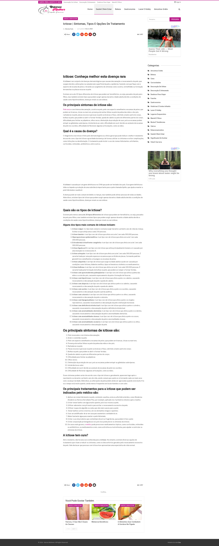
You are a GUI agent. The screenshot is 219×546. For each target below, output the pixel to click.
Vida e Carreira (156, 142)
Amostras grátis (161, 9)
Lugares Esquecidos (158, 114)
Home (90, 9)
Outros (153, 126)
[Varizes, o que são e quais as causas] (77, 512)
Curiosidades (156, 82)
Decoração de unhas (71, 2)
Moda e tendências (158, 122)
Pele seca (66, 109)
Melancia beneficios (100, 522)
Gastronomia (129, 9)
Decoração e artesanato (87, 2)
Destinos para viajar (103, 2)
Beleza (118, 9)
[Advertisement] (104, 54)
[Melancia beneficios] (104, 512)
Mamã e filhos (117, 2)
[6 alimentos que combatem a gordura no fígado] (130, 512)
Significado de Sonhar (159, 138)
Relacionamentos (157, 130)
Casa (152, 78)
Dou (179, 542)
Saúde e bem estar (104, 9)
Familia (153, 98)
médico (88, 424)
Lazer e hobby (145, 9)
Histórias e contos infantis (160, 106)
